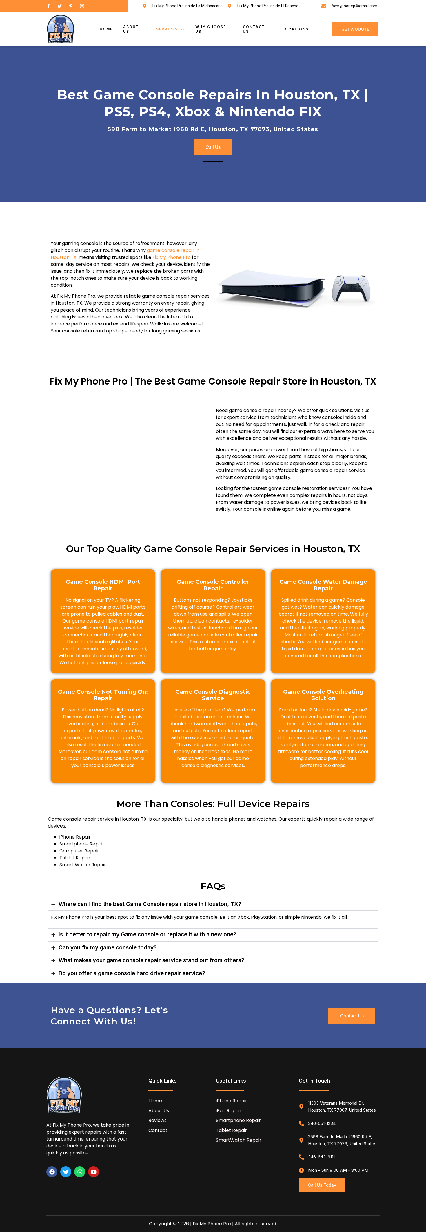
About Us (131, 29)
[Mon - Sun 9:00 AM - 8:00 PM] (301, 1170)
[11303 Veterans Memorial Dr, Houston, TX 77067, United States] (301, 1106)
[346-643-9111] (301, 1157)
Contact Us (254, 29)
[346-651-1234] (301, 1123)
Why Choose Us (210, 29)
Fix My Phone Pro (171, 257)
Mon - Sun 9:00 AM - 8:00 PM (338, 1170)
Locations (295, 29)
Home (106, 29)
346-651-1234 (322, 1123)
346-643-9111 (321, 1157)
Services (167, 29)
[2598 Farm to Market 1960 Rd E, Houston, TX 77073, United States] (301, 1140)
